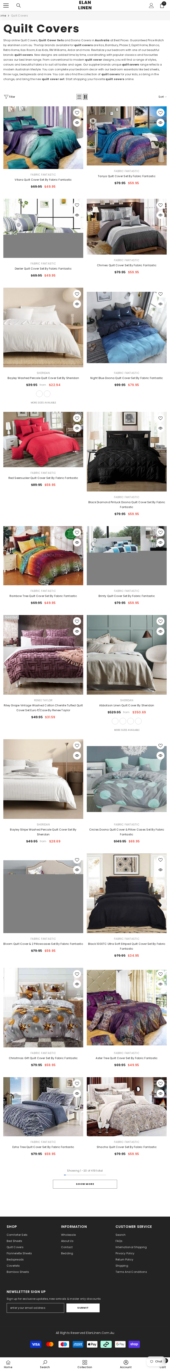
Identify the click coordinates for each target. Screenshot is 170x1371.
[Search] (18, 5)
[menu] (6, 5)
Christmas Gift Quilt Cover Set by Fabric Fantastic (43, 1058)
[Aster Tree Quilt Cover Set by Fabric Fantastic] (127, 1007)
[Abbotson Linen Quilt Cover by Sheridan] (127, 655)
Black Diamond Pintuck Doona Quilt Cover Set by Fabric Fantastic (126, 504)
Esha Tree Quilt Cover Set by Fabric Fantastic (43, 1147)
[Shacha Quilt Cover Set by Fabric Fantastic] (127, 1106)
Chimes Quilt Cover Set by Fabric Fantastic (126, 265)
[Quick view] (77, 123)
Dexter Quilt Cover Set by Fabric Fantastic (43, 268)
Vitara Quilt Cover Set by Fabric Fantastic (43, 180)
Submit (83, 1307)
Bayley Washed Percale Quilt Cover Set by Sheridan (43, 378)
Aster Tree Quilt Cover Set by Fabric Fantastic (127, 1058)
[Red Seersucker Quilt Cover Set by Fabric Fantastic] (43, 439)
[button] (79, 97)
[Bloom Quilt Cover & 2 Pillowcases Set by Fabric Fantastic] (43, 893)
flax (115, 721)
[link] (45, 1364)
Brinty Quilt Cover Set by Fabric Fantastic (127, 596)
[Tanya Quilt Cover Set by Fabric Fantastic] (127, 135)
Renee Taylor (43, 700)
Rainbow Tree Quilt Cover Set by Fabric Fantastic (43, 596)
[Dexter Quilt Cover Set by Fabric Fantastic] (43, 228)
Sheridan (43, 373)
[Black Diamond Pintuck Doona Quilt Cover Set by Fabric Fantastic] (127, 451)
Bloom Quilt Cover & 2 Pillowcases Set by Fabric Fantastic (43, 944)
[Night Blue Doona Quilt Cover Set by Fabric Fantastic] (127, 327)
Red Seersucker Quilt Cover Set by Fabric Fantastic (43, 478)
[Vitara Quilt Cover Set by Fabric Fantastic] (43, 137)
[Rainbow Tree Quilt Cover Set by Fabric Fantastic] (43, 555)
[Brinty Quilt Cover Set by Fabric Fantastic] (127, 555)
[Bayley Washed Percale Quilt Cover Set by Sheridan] (43, 327)
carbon (130, 721)
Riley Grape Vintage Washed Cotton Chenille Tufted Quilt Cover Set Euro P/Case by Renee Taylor (43, 707)
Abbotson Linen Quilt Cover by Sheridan (126, 705)
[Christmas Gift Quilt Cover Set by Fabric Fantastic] (43, 1007)
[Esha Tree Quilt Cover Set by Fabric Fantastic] (43, 1106)
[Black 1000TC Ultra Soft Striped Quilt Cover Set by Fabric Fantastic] (127, 893)
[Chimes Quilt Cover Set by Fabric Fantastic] (127, 227)
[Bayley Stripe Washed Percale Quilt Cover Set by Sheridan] (43, 779)
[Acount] (151, 5)
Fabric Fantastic (43, 174)
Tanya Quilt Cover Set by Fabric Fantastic (127, 176)
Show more (85, 1184)
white (39, 393)
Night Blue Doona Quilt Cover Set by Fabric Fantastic (126, 378)
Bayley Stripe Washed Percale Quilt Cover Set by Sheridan (43, 832)
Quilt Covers (19, 15)
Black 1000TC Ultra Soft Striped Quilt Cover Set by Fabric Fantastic (127, 946)
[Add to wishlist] (77, 112)
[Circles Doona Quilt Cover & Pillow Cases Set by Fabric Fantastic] (127, 779)
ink (138, 721)
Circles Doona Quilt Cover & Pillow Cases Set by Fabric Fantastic (126, 832)
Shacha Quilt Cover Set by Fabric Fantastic (127, 1147)
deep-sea (47, 393)
